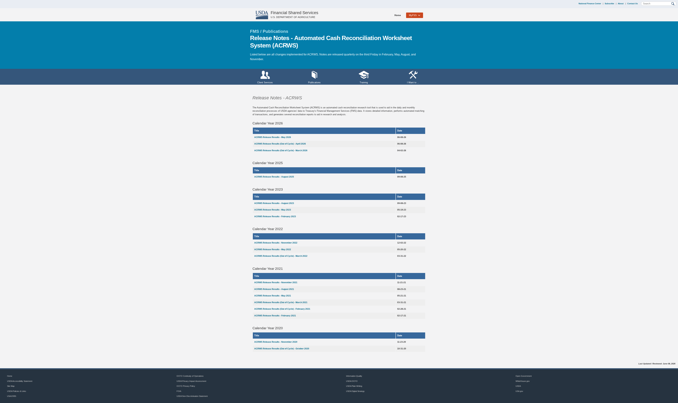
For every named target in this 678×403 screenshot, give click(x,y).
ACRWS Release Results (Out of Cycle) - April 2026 (280, 144)
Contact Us (632, 3)
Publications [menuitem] (314, 82)
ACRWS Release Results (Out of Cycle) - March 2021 (280, 302)
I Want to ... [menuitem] (413, 82)
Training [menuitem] (364, 82)
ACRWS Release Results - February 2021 (275, 315)
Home (397, 15)
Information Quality (354, 376)
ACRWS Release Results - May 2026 (272, 137)
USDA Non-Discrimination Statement (192, 396)
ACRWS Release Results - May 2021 (272, 295)
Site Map (10, 386)
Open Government (524, 376)
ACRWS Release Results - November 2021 (275, 282)
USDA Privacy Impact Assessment (191, 381)
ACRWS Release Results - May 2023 (272, 210)
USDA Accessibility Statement (19, 381)
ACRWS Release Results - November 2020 (275, 342)
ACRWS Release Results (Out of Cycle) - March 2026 (280, 150)
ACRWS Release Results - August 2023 (274, 203)
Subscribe (609, 3)
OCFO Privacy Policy (186, 386)
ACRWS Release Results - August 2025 (274, 177)
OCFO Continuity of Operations (190, 376)
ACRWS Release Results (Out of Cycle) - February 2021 (282, 309)
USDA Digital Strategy (355, 391)
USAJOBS (11, 396)
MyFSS (413, 15)
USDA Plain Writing (354, 386)
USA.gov (519, 391)
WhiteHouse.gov (523, 381)
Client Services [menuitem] (265, 82)
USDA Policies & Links (16, 391)
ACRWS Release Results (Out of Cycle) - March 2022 (280, 256)
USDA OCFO (352, 381)
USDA (518, 386)
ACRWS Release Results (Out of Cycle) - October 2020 (281, 348)
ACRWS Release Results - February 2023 (275, 216)
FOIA (179, 391)
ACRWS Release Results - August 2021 (274, 289)
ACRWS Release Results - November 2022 (275, 243)
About (621, 3)
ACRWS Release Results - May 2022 (272, 249)
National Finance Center (590, 3)
